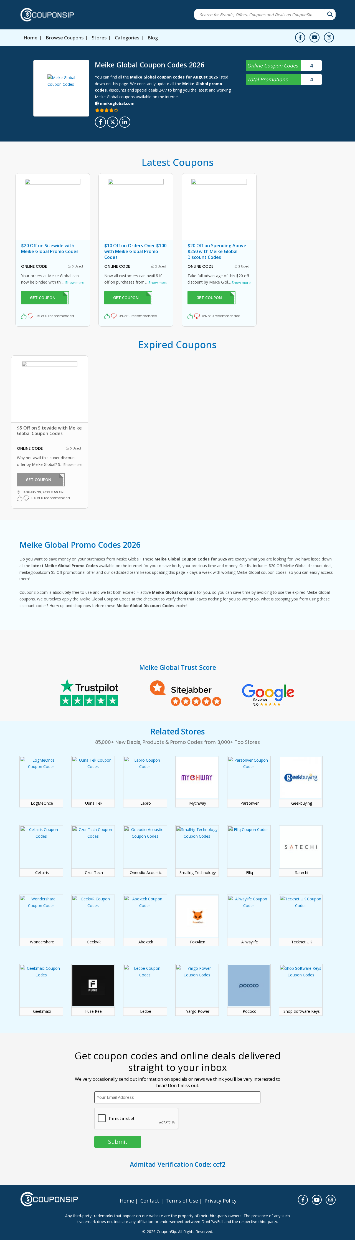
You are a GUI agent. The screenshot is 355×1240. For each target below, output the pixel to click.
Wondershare (42, 942)
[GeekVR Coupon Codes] (93, 913)
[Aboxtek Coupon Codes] (145, 913)
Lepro (145, 803)
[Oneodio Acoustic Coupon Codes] (145, 843)
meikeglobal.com (117, 103)
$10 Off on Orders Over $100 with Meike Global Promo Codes (135, 251)
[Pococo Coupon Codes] (249, 982)
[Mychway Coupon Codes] (197, 774)
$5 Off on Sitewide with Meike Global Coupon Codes (49, 431)
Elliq (249, 872)
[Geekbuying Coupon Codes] (301, 774)
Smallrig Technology (197, 872)
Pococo (250, 1011)
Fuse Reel (94, 1011)
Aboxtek (145, 942)
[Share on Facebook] (100, 122)
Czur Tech (94, 872)
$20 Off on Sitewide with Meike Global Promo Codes (49, 248)
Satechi (301, 872)
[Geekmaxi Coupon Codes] (41, 982)
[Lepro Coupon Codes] (145, 774)
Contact (149, 1200)
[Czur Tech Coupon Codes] (93, 843)
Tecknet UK (301, 942)
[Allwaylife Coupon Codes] (249, 913)
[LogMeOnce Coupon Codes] (41, 774)
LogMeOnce (42, 803)
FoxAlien (197, 942)
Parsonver (249, 803)
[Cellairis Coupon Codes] (41, 843)
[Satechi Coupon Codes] (301, 843)
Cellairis (42, 872)
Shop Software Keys (301, 1011)
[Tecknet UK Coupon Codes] (301, 913)
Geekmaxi (42, 1011)
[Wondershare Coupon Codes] (41, 913)
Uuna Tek (93, 803)
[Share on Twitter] (112, 122)
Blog (153, 37)
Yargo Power (197, 1011)
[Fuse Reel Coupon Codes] (93, 982)
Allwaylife (249, 942)
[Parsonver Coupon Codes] (249, 774)
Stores (99, 37)
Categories (127, 37)
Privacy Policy (220, 1200)
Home (30, 37)
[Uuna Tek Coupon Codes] (93, 774)
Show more (73, 282)
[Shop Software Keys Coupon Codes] (301, 982)
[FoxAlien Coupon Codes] (197, 913)
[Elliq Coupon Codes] (249, 843)
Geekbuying (301, 803)
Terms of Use (182, 1200)
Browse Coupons (64, 37)
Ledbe (145, 1011)
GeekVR (94, 942)
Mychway (197, 803)
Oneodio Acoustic (146, 872)
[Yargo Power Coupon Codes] (197, 982)
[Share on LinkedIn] (124, 122)
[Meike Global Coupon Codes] (61, 88)
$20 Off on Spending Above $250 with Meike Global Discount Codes (216, 251)
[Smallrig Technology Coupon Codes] (197, 843)
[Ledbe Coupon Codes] (145, 982)
